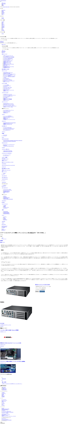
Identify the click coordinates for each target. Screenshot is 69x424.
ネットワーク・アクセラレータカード (9, 105)
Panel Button (2, 42)
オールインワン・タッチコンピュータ (9, 144)
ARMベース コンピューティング (8, 55)
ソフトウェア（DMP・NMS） (8, 87)
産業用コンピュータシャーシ (8, 98)
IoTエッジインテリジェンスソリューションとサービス (8, 165)
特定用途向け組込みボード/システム (9, 66)
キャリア (3, 215)
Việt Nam (3, 30)
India (2, 23)
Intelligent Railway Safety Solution (8, 151)
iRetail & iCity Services (5, 409)
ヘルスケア (3, 114)
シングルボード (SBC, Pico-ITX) (8, 58)
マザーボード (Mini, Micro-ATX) (8, 60)
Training (5, 218)
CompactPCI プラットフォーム (8, 94)
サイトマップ (4, 418)
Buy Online (4, 387)
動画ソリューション (4, 171)
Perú (2, 14)
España (3, 18)
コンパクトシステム (6, 96)
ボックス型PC (6, 97)
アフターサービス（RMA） (7, 189)
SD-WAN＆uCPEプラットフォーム (8, 103)
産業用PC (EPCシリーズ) (7, 62)
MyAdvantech (4, 3)
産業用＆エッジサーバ (4, 160)
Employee (3, 396)
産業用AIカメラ (6, 112)
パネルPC (5, 77)
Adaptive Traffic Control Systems (8, 150)
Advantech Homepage (3, 0)
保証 (4, 192)
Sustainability (3, 221)
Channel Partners (4, 182)
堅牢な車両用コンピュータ (6, 414)
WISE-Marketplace (4, 226)
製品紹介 (37, 291)
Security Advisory (4, 200)
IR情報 (3, 394)
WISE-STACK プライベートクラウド (9, 104)
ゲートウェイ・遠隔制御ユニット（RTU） (10, 75)
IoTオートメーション (4, 70)
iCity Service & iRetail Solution (8, 127)
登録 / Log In (3, 44)
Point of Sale (5, 145)
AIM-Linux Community (7, 197)
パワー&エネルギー (6, 78)
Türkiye (3, 29)
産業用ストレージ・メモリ (7, 63)
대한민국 (3, 25)
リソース (3, 230)
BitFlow (5, 173)
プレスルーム (5, 208)
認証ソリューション (6, 81)
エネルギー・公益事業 (4, 157)
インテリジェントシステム (5, 92)
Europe (3, 17)
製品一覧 (3, 52)
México (3, 11)
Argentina (3, 12)
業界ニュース (4, 401)
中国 (2, 22)
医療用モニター (6, 118)
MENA (3, 33)
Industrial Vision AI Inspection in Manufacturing (10, 141)
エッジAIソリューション (7, 154)
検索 (2, 4)
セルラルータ (5, 86)
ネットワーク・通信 (4, 83)
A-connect (3, 405)
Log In (2, 41)
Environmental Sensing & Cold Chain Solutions (10, 122)
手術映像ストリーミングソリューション (9, 119)
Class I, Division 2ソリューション (8, 72)
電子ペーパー (5, 65)
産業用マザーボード (6, 100)
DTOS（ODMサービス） (5, 177)
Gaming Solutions (4, 163)
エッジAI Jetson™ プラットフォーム (9, 110)
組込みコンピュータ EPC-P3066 (42, 284)
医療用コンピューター (7, 117)
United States (3, 10)
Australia (3, 21)
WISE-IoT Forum (6, 198)
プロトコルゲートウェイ (7, 88)
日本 (3, 5)
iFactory (3, 137)
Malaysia (3, 26)
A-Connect (3, 227)
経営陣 (4, 206)
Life (4, 217)
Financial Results (6, 211)
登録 (1, 41)
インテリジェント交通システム (6, 411)
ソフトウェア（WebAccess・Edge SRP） (9, 76)
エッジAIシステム (6, 155)
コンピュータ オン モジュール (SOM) (9, 57)
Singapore (3, 27)
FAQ (2, 404)
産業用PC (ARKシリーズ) (7, 61)
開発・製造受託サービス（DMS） (6, 168)
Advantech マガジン (6, 207)
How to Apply (5, 219)
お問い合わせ (4, 224)
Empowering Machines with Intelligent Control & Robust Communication (13, 140)
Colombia (3, 13)
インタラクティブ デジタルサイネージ (9, 128)
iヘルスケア (3, 147)
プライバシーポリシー (5, 419)
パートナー (3, 180)
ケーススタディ (4, 399)
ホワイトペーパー (4, 400)
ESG (2, 395)
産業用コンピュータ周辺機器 (8, 99)
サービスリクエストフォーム (8, 190)
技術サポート (4, 229)
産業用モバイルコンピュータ (8, 124)
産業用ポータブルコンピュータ (8, 123)
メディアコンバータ (6, 89)
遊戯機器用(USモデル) (7, 67)
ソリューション (4, 135)
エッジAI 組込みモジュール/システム (9, 56)
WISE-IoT (5, 185)
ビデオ (3, 402)
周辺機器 (3, 133)
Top (1, 422)
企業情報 (3, 202)
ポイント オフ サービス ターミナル (9, 129)
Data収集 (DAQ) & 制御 (7, 73)
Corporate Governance (6, 212)
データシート (42, 291)
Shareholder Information (7, 213)
